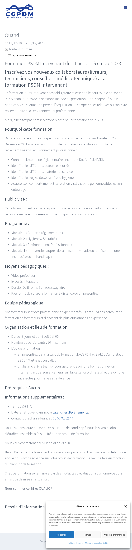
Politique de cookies (75, 543)
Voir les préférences (114, 534)
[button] (125, 506)
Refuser (88, 534)
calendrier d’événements (70, 412)
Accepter (61, 534)
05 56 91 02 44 (63, 418)
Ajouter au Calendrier (23, 55)
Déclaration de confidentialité (96, 543)
